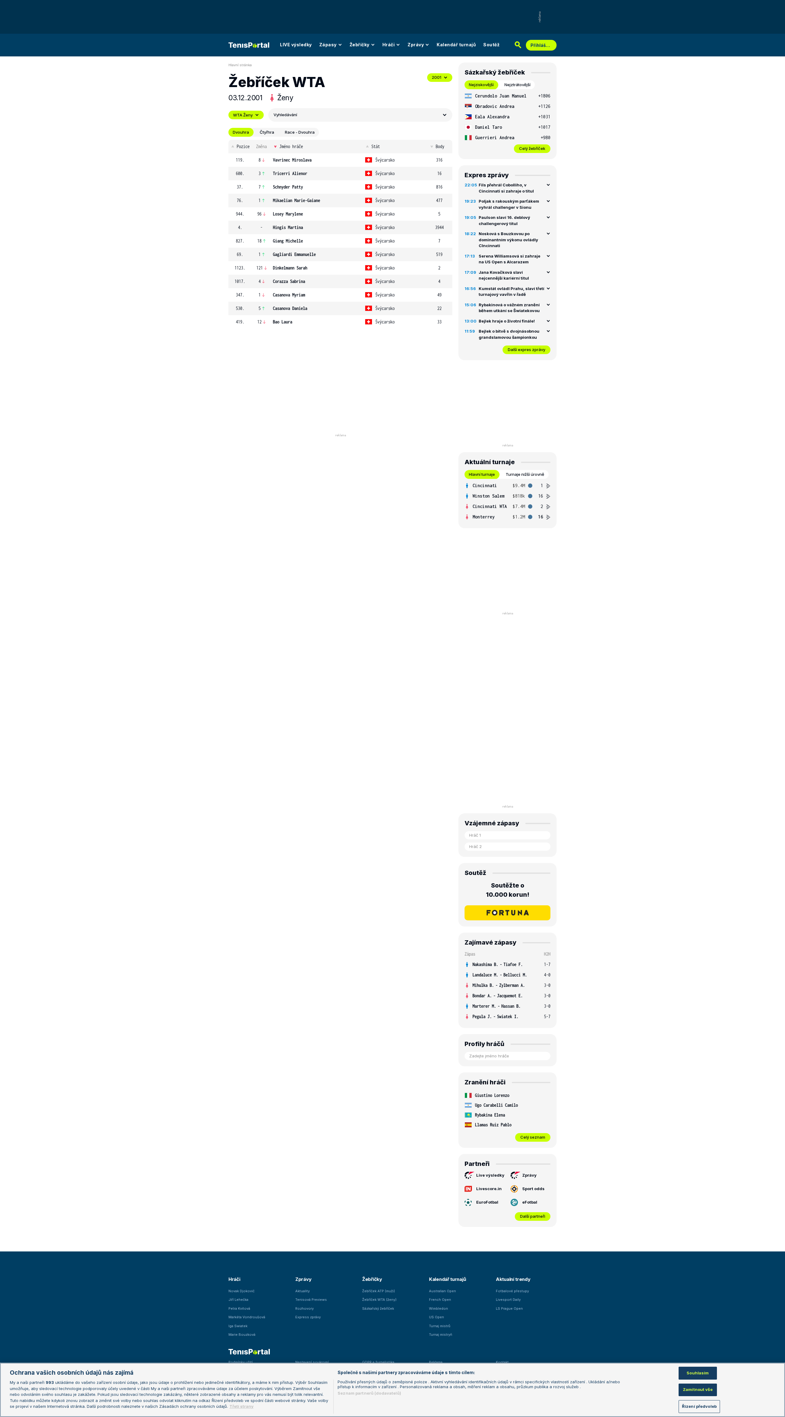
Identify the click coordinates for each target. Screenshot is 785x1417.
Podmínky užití (240, 1362)
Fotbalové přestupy (512, 1291)
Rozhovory (304, 1308)
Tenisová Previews (311, 1299)
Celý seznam (532, 1137)
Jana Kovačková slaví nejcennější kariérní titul (504, 275)
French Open (440, 1299)
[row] (340, 160)
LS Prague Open (509, 1308)
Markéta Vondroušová (246, 1317)
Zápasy (328, 44)
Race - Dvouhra (300, 132)
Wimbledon (438, 1308)
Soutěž (491, 44)
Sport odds (533, 1188)
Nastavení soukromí (312, 1362)
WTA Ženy (243, 115)
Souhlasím (698, 1372)
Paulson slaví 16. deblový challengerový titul (504, 220)
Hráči (388, 44)
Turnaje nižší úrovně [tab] (525, 474)
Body (440, 146)
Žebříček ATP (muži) (378, 1291)
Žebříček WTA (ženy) (379, 1299)
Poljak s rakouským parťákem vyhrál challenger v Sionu (509, 204)
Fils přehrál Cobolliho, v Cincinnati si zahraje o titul (506, 187)
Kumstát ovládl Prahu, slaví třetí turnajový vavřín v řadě (511, 291)
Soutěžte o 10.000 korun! (507, 890)
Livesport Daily (508, 1299)
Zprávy (416, 44)
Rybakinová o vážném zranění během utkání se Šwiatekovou (509, 307)
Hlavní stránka (240, 65)
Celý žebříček (532, 148)
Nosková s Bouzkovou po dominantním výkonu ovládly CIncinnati (508, 239)
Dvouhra (241, 132)
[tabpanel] (507, 122)
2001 (436, 77)
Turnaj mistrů (439, 1326)
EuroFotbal (487, 1202)
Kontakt (502, 1362)
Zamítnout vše (698, 1389)
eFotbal (529, 1202)
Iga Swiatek (237, 1326)
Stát (375, 146)
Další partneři (532, 1216)
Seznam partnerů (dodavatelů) (369, 1393)
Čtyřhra (267, 132)
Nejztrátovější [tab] (517, 84)
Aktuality (302, 1291)
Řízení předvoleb (699, 1406)
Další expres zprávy (526, 349)
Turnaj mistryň (440, 1334)
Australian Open (442, 1291)
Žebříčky (360, 44)
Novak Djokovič (241, 1291)
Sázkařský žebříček (378, 1308)
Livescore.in (489, 1188)
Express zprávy (308, 1317)
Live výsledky (490, 1175)
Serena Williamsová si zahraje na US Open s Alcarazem (509, 259)
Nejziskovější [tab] (481, 84)
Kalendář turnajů (456, 44)
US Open (436, 1317)
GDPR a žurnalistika (378, 1362)
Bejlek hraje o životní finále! (507, 321)
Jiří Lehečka (238, 1299)
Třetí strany (241, 1406)
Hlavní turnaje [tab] (482, 474)
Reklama (435, 1362)
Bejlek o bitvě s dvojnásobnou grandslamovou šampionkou (509, 334)
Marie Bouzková (241, 1334)
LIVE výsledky (296, 44)
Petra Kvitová (239, 1308)
